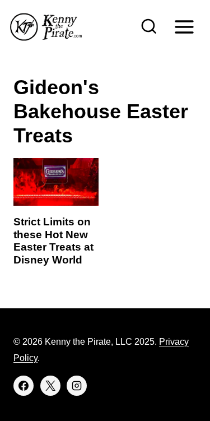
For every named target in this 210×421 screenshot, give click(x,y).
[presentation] (56, 182)
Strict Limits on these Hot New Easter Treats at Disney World (53, 241)
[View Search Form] (149, 27)
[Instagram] (77, 386)
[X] (50, 386)
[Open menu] (184, 26)
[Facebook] (23, 386)
